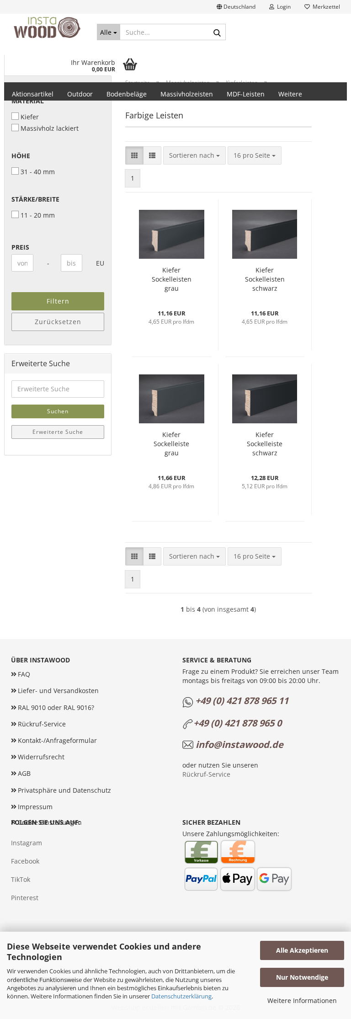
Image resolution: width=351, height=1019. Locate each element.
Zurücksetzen (58, 321)
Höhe (20, 155)
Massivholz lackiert (50, 128)
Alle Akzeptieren (302, 950)
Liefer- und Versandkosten (58, 690)
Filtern (58, 301)
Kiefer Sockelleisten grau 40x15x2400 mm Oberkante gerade (171, 279)
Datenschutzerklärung (181, 996)
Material (27, 100)
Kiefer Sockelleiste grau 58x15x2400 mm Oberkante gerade (171, 444)
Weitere (290, 94)
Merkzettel (325, 7)
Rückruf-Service (42, 724)
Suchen (58, 411)
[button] (236, 7)
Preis (20, 247)
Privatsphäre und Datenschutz (64, 790)
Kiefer (30, 116)
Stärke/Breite (35, 199)
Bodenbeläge (126, 94)
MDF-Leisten (246, 94)
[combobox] (194, 155)
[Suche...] (217, 32)
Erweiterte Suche (57, 432)
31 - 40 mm (38, 171)
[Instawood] (47, 27)
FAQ (24, 674)
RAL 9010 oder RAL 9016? (56, 707)
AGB (24, 773)
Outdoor (80, 94)
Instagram (26, 842)
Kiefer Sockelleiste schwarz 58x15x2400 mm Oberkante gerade (264, 444)
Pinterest (24, 897)
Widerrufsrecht (41, 756)
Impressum (35, 806)
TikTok (20, 879)
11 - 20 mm (38, 215)
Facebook (25, 861)
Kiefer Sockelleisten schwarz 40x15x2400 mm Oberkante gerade (264, 279)
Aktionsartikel (32, 94)
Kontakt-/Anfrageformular (57, 740)
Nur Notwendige (302, 977)
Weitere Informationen (302, 1000)
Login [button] (282, 7)
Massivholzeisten (186, 94)
